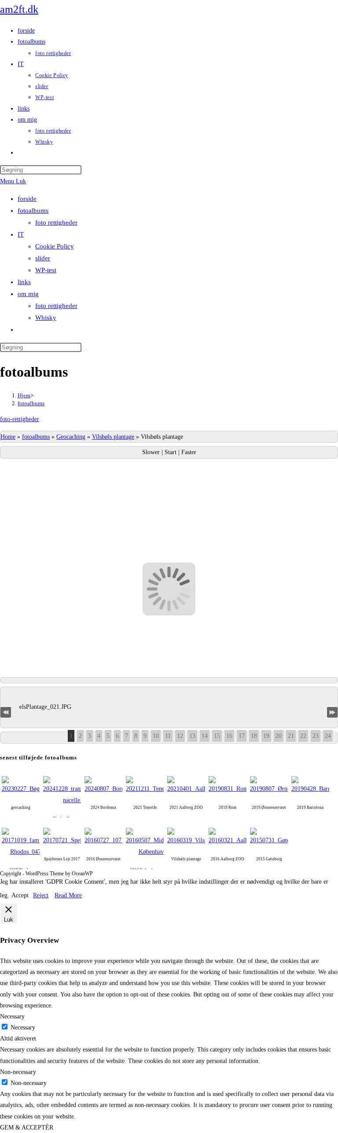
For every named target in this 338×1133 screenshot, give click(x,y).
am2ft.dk (19, 9)
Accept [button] (20, 895)
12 (180, 736)
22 (303, 736)
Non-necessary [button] (18, 1072)
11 (168, 736)
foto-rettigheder (19, 419)
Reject (40, 895)
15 (217, 736)
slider (42, 258)
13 (192, 736)
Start (171, 452)
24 (328, 736)
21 (291, 736)
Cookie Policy (54, 246)
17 (242, 736)
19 (266, 736)
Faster (188, 452)
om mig (28, 293)
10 (156, 736)
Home (7, 436)
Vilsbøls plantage (113, 436)
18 (254, 736)
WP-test (45, 270)
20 (279, 736)
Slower (152, 452)
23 (315, 736)
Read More (68, 895)
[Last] (332, 711)
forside (27, 198)
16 (229, 736)
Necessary (23, 1027)
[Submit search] (86, 349)
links (24, 281)
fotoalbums (33, 210)
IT (21, 234)
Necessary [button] (12, 1016)
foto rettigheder (56, 222)
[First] (5, 711)
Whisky (45, 317)
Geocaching (70, 436)
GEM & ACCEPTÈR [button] (26, 1127)
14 (205, 736)
